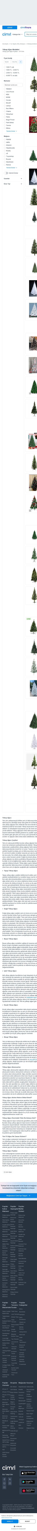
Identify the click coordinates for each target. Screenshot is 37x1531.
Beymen (21, 1414)
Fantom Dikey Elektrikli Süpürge (14, 1247)
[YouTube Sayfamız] (4, 1487)
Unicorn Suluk (6, 1355)
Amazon (21, 1395)
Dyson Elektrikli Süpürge (12, 1226)
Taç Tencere (15, 1339)
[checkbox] (13, 89)
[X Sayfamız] (10, 1479)
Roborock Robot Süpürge (13, 1219)
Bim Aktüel (13, 1387)
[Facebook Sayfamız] (4, 1479)
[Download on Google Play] (28, 1482)
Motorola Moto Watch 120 (5, 1404)
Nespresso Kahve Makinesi (5, 1278)
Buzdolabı (22, 1312)
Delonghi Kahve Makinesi (5, 1259)
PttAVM (21, 1389)
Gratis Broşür (14, 1431)
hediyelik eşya (32, 997)
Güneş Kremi (23, 1332)
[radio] (13, 67)
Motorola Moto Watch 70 (5, 1411)
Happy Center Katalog (12, 1397)
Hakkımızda (30, 1387)
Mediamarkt (22, 1401)
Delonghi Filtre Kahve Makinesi (5, 1271)
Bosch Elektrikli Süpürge (12, 1254)
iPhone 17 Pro (6, 1392)
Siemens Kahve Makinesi (5, 1253)
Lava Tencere (15, 1314)
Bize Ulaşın (30, 1413)
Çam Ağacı (9, 1172)
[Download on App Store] (28, 1473)
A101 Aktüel (13, 1389)
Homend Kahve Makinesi (5, 1285)
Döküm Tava (15, 1317)
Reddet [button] (27, 1521)
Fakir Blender (22, 1258)
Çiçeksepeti (22, 1403)
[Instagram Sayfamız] (10, 1483)
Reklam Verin (30, 1411)
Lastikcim (21, 1422)
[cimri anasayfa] (9, 27)
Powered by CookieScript (18, 1529)
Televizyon (22, 1350)
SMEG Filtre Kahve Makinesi (5, 1246)
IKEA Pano (5, 1348)
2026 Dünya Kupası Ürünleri (5, 1454)
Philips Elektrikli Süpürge (12, 1266)
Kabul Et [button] (10, 1521)
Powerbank (22, 1364)
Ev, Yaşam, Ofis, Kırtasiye (18, 44)
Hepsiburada (22, 1387)
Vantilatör (22, 1314)
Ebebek (21, 1411)
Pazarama (21, 1392)
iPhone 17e (5, 1399)
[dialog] (18, 1522)
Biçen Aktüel (14, 1392)
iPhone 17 (5, 1389)
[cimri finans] (25, 27)
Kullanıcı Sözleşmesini (27, 1508)
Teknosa (21, 1398)
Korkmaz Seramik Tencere (13, 1358)
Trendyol (21, 1419)
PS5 (3, 1449)
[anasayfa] (6, 34)
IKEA (20, 1425)
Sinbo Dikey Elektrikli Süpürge (13, 1277)
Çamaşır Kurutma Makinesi (22, 1354)
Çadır (20, 1337)
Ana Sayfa (5, 44)
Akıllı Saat (22, 1334)
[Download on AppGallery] (28, 1491)
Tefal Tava (14, 1311)
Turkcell (21, 1417)
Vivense (21, 1428)
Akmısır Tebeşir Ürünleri (4, 1360)
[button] (18, 1526)
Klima (20, 1309)
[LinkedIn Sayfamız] (4, 1483)
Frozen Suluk (6, 1330)
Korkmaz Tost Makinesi (21, 1268)
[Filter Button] (20, 62)
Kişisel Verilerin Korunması (30, 1406)
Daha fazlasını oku (6, 1517)
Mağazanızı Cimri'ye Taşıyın (30, 1423)
